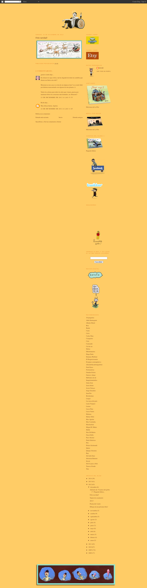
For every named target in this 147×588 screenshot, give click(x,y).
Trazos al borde (91, 466)
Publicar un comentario (43, 114)
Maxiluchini (90, 424)
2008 (90, 553)
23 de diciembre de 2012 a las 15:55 (57, 97)
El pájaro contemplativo (93, 362)
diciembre (93, 487)
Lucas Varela (90, 411)
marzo (92, 534)
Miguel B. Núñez (91, 427)
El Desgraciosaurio (92, 359)
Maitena (88, 414)
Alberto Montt (90, 323)
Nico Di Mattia (90, 432)
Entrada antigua (78, 117)
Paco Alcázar (90, 438)
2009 (90, 550)
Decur (101, 68)
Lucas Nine (89, 409)
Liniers (88, 406)
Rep (87, 453)
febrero (92, 537)
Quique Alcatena (91, 451)
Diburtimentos (90, 351)
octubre (92, 513)
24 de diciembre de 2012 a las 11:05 (57, 109)
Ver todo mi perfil (104, 71)
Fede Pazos (89, 367)
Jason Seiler (89, 385)
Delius (88, 349)
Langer (88, 398)
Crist (87, 341)
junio (92, 525)
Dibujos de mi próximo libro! (99, 507)
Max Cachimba (91, 422)
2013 (90, 481)
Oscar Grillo (90, 435)
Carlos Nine (89, 336)
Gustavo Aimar (90, 375)
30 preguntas (90, 318)
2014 (90, 478)
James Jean (89, 383)
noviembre (93, 511)
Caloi (88, 331)
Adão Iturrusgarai (91, 320)
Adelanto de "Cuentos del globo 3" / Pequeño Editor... (100, 491)
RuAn (42, 103)
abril (92, 531)
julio (92, 522)
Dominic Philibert (91, 357)
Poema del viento (95, 504)
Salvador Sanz (90, 456)
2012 (90, 484)
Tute (87, 469)
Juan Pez (89, 393)
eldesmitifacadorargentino (94, 365)
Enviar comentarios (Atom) (52, 122)
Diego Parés (89, 354)
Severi (88, 461)
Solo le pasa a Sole (92, 464)
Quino (88, 448)
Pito (87, 443)
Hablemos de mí (91, 378)
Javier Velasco (90, 388)
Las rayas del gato (91, 401)
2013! (91, 501)
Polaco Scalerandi (91, 445)
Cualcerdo (89, 344)
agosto (92, 519)
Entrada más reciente (42, 117)
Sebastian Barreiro (92, 458)
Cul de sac (89, 346)
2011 (90, 544)
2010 (90, 547)
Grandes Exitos (91, 372)
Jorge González (91, 391)
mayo (92, 528)
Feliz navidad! (41, 37)
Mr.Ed (88, 430)
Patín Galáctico (91, 440)
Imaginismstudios (91, 380)
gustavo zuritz (45, 75)
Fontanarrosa (90, 370)
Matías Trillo (90, 417)
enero (92, 540)
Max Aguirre (90, 419)
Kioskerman (90, 396)
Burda (88, 328)
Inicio (60, 117)
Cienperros (89, 338)
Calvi (88, 333)
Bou (87, 325)
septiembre (94, 516)
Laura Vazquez (90, 404)
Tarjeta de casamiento (96, 498)
